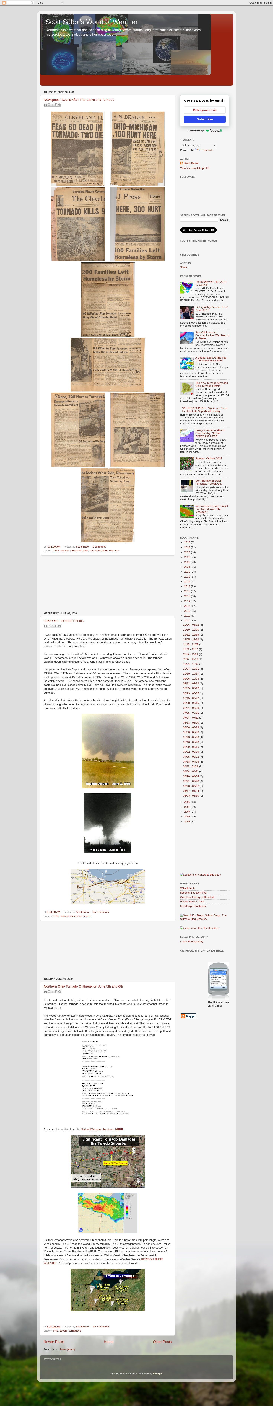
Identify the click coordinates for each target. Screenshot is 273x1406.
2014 (187, 601)
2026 (187, 542)
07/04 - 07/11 (191, 717)
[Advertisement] (108, 584)
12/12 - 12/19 (191, 634)
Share (183, 267)
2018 (187, 581)
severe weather (99, 550)
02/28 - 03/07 (191, 786)
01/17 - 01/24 (191, 791)
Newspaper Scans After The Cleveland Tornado (79, 100)
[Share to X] (52, 105)
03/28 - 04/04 (191, 776)
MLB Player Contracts (193, 906)
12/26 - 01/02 (191, 624)
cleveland (76, 550)
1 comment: (99, 546)
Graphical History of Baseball (197, 897)
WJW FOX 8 (187, 888)
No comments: (101, 912)
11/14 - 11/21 (191, 654)
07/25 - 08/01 (191, 712)
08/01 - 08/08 (191, 708)
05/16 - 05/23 (191, 742)
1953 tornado (61, 550)
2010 (187, 620)
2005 (187, 821)
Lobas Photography (191, 941)
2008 (187, 807)
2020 (187, 571)
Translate (207, 150)
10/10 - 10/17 (191, 673)
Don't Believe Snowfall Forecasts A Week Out (208, 482)
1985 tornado (61, 916)
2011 (187, 615)
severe (87, 916)
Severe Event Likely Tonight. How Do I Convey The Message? (212, 509)
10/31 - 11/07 (191, 664)
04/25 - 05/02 (191, 756)
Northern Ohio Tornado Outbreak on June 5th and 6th (83, 986)
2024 (187, 552)
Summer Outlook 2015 (208, 458)
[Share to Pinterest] (59, 105)
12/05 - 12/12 (191, 639)
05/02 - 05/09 (191, 751)
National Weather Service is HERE (102, 1129)
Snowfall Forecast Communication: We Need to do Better (212, 335)
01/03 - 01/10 (191, 795)
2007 (187, 811)
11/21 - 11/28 (191, 649)
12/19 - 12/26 (191, 629)
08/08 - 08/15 (191, 703)
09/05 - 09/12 (191, 688)
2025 (187, 547)
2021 (187, 567)
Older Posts (162, 1342)
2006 (187, 816)
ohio (85, 550)
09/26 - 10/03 (191, 678)
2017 (187, 586)
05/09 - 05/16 (191, 747)
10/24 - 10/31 (191, 668)
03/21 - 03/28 (191, 781)
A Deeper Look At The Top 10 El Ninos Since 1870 (210, 359)
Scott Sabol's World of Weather (92, 22)
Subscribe (205, 119)
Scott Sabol (191, 163)
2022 (187, 562)
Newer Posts (54, 1342)
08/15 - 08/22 (191, 698)
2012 (187, 611)
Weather (114, 550)
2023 (187, 557)
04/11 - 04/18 (191, 766)
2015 (187, 596)
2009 (187, 802)
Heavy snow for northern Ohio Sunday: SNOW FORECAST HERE (209, 433)
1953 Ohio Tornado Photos (64, 621)
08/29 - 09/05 (191, 693)
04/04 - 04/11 (191, 771)
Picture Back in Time (192, 901)
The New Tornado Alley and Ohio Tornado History (211, 384)
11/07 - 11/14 (191, 659)
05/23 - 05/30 (191, 737)
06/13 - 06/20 (191, 722)
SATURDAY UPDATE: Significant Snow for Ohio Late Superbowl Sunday (204, 410)
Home (108, 1342)
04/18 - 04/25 (191, 761)
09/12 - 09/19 (191, 683)
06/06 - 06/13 (191, 727)
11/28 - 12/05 (191, 644)
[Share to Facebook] (56, 105)
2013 (187, 606)
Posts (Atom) (67, 1349)
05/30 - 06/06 (191, 732)
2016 (187, 591)
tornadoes (75, 1330)
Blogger (157, 1373)
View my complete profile (194, 168)
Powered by (196, 130)
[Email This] (45, 105)
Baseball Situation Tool (193, 892)
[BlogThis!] (49, 105)
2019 (187, 576)
